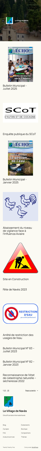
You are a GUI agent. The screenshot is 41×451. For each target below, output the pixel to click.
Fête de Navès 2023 (15, 289)
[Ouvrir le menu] (3, 21)
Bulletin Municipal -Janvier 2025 (15, 181)
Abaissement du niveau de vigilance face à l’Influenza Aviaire (17, 230)
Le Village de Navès (21, 21)
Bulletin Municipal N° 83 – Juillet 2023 (18, 350)
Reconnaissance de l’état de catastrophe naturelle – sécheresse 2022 (19, 378)
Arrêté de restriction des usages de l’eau (18, 336)
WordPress (35, 447)
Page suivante (31, 390)
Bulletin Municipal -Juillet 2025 (15, 87)
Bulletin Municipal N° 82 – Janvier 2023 (18, 363)
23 (8, 390)
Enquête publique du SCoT (19, 134)
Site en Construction (16, 279)
